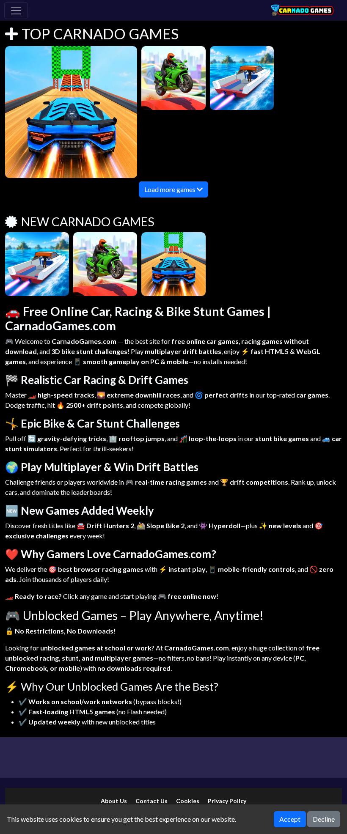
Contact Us (151, 800)
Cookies (187, 800)
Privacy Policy (227, 800)
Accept (289, 819)
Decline (324, 819)
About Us (114, 800)
